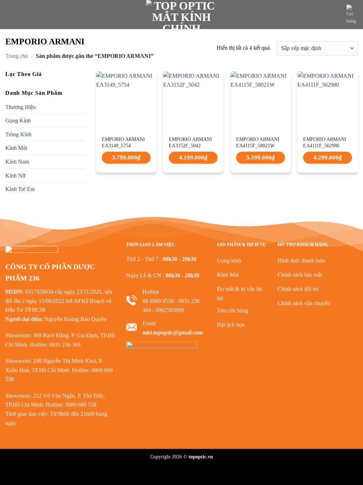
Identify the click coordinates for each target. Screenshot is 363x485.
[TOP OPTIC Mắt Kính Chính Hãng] (181, 14)
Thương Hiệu (20, 107)
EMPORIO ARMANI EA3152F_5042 (190, 142)
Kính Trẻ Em (20, 189)
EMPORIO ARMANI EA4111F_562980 (324, 142)
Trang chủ (16, 56)
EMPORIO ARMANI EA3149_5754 (123, 142)
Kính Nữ (15, 175)
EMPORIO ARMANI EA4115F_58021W (257, 142)
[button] (9, 14)
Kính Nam (17, 162)
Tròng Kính (18, 134)
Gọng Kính (18, 121)
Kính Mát (16, 148)
